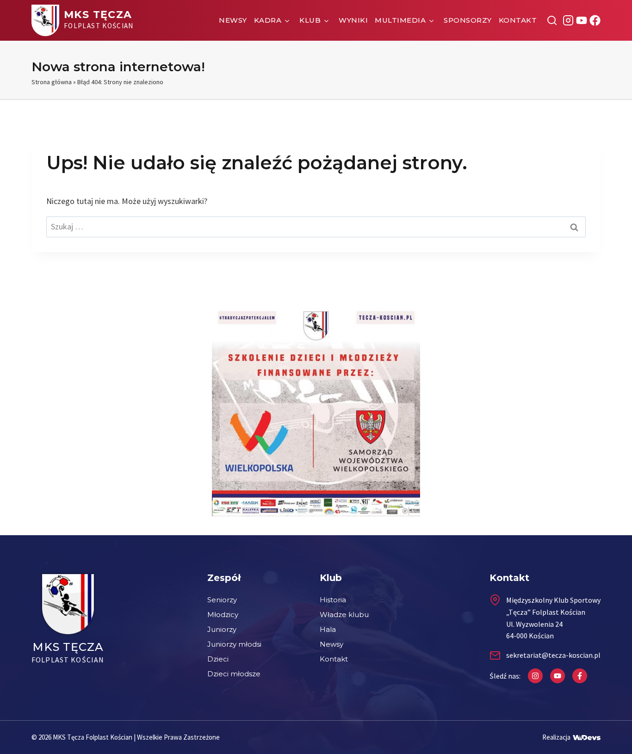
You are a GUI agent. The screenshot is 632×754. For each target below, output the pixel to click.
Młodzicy (222, 614)
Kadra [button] (268, 20)
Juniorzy (221, 629)
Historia (333, 599)
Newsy (233, 20)
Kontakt (518, 20)
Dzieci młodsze (233, 673)
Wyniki (353, 20)
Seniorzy (222, 599)
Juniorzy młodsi (234, 644)
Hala (328, 629)
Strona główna (51, 82)
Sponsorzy (468, 20)
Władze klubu (344, 614)
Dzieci (218, 659)
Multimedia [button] (400, 20)
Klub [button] (310, 20)
